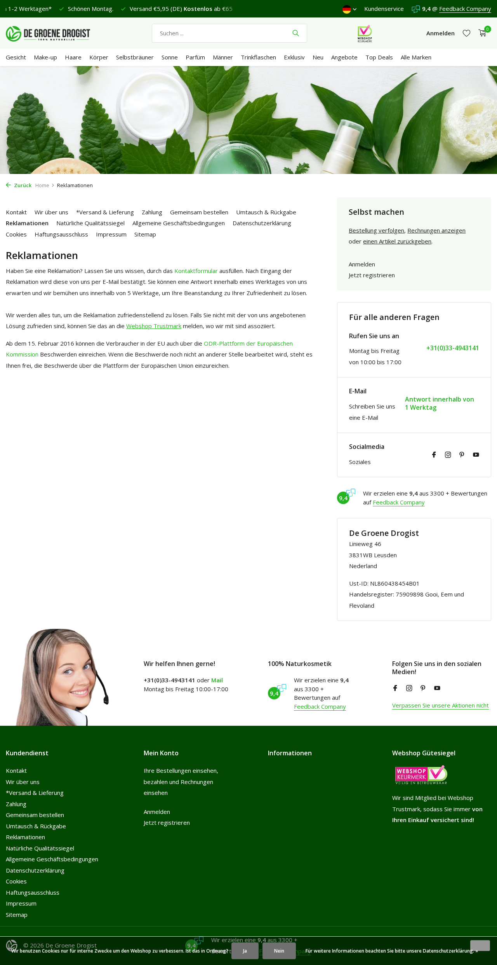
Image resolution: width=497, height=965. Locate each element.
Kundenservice (384, 8)
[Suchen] (295, 33)
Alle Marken (416, 57)
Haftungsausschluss (61, 234)
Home (42, 185)
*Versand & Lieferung (105, 212)
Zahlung (152, 212)
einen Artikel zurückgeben (397, 241)
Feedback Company (465, 8)
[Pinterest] (462, 455)
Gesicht (16, 57)
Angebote (344, 57)
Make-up (45, 57)
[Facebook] (434, 455)
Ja (245, 951)
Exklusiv (294, 57)
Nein (279, 951)
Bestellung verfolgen (376, 230)
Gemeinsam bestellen (199, 212)
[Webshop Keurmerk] (365, 33)
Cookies (16, 234)
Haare (73, 57)
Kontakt (16, 212)
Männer (223, 57)
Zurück (22, 185)
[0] (480, 33)
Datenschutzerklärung (262, 223)
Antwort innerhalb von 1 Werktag (439, 403)
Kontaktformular (196, 271)
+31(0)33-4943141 (452, 348)
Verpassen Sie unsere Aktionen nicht (440, 705)
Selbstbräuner (135, 57)
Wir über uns (51, 212)
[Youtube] (476, 455)
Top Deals (379, 57)
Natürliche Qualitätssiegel (90, 223)
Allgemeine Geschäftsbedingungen (178, 223)
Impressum (111, 234)
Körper (98, 57)
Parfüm (195, 57)
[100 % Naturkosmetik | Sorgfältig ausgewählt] (54, 33)
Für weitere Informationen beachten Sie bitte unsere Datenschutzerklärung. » (392, 951)
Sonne (170, 57)
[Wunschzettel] (466, 33)
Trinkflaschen (258, 57)
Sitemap (145, 234)
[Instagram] (448, 455)
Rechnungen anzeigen (436, 230)
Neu (318, 57)
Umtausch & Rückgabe (266, 212)
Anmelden (362, 264)
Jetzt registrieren (372, 275)
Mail (217, 680)
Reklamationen (27, 223)
